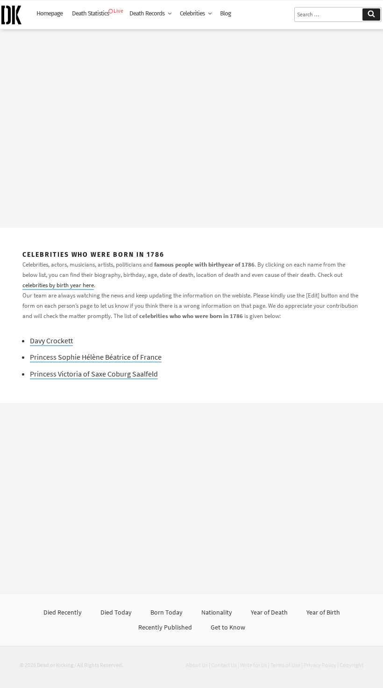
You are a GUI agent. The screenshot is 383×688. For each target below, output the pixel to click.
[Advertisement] (191, 124)
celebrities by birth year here (58, 285)
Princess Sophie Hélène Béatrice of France (96, 357)
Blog (225, 13)
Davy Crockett (51, 340)
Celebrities (192, 13)
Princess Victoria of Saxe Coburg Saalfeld (94, 373)
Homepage (49, 13)
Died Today (116, 612)
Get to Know (228, 627)
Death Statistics (90, 13)
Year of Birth (323, 612)
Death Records (146, 13)
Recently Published (165, 627)
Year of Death (269, 612)
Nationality (216, 612)
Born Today (166, 612)
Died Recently (62, 612)
